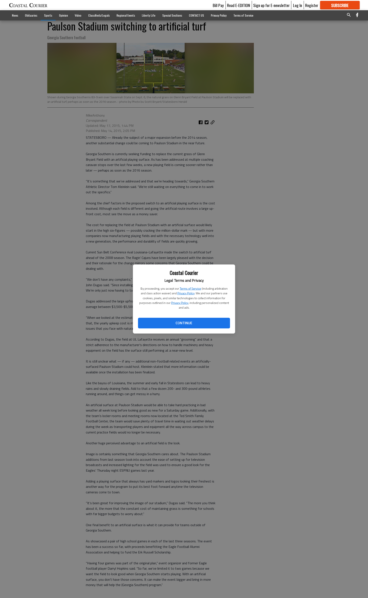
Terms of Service (190, 288)
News (15, 15)
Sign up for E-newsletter (271, 5)
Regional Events (125, 15)
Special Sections (172, 15)
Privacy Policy (185, 293)
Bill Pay (218, 5)
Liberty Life (148, 15)
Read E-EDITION (238, 5)
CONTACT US (196, 15)
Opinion (63, 15)
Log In (297, 5)
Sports (48, 15)
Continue (184, 322)
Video (78, 15)
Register (311, 5)
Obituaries (31, 15)
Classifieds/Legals (99, 15)
